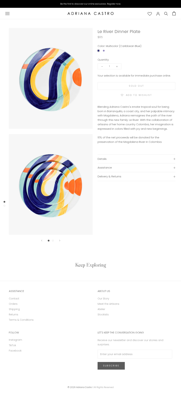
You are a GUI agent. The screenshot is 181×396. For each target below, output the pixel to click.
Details (102, 159)
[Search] (166, 13)
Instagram (15, 339)
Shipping (14, 309)
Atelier (101, 309)
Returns (13, 314)
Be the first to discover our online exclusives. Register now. (90, 3)
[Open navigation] (7, 13)
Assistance (105, 167)
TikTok (12, 345)
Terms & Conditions (21, 319)
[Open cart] (174, 13)
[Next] (59, 240)
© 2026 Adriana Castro (80, 387)
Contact (14, 298)
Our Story (103, 298)
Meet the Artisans (108, 303)
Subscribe (111, 365)
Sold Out (136, 86)
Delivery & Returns (109, 176)
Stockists (103, 314)
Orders (13, 303)
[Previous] (41, 240)
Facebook (15, 350)
